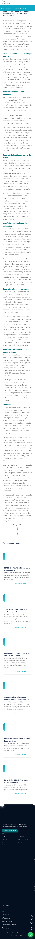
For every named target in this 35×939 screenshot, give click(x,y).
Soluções (16, 8)
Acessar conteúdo (21, 584)
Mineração (5, 915)
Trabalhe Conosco (24, 839)
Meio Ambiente (7, 921)
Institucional (9, 8)
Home (2, 8)
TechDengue (23, 8)
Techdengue (6, 928)
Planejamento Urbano (9, 925)
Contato (4, 839)
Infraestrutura (6, 918)
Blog (3, 843)
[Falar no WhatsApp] (30, 934)
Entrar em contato (10, 830)
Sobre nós (21, 836)
